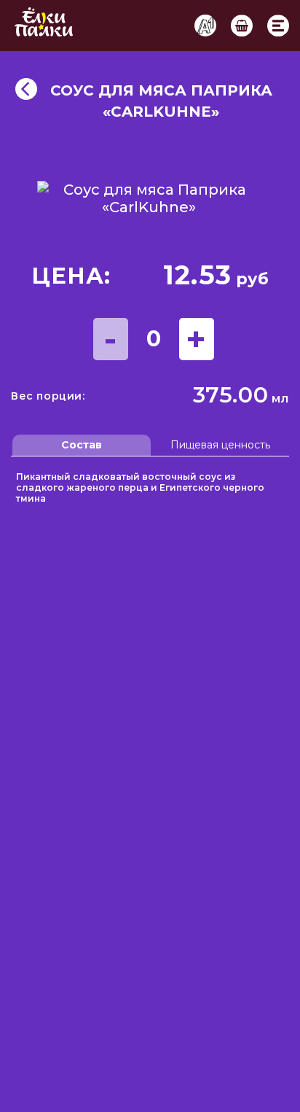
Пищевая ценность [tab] (220, 444)
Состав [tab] (81, 444)
